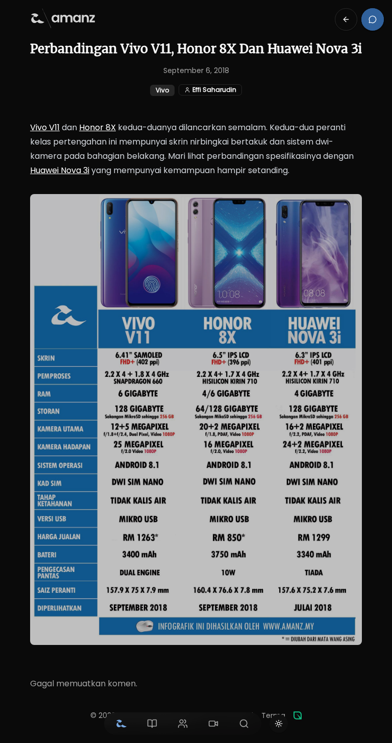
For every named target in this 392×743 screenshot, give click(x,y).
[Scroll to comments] (372, 19)
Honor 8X (97, 127)
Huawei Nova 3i (59, 170)
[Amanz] (297, 715)
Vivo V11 (45, 127)
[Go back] (346, 19)
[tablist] (182, 723)
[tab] (121, 723)
